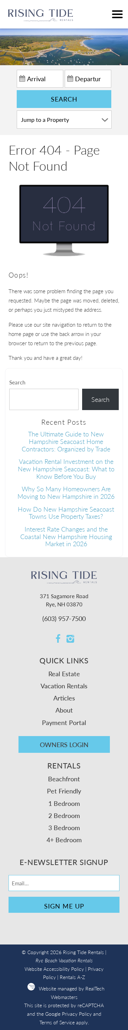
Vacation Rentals (64, 685)
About (64, 709)
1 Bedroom (64, 803)
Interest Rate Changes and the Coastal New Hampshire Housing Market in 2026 (66, 536)
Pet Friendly (64, 790)
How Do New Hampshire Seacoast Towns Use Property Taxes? (66, 512)
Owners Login (64, 744)
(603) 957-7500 (64, 618)
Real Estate (64, 673)
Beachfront (64, 778)
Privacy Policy (77, 1013)
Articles (64, 697)
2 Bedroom (64, 815)
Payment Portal (64, 722)
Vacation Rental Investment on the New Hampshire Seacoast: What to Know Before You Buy (66, 468)
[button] (117, 14)
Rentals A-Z (72, 977)
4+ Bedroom (64, 839)
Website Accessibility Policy (54, 969)
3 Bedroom (64, 827)
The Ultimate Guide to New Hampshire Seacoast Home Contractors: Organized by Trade (66, 441)
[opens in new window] (58, 639)
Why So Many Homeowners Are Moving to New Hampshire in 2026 (65, 492)
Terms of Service (57, 1022)
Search (64, 98)
